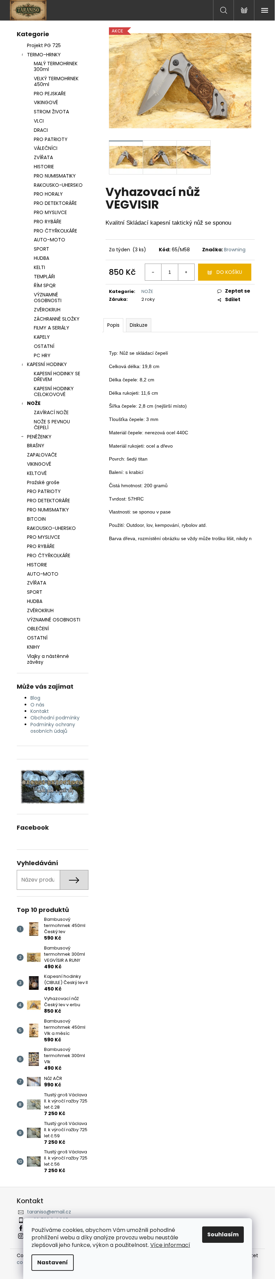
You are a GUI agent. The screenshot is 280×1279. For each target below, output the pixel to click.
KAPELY (42, 337)
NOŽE (34, 403)
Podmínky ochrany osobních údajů (52, 727)
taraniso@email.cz (49, 1211)
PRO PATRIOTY (51, 139)
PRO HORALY (48, 194)
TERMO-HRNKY (44, 54)
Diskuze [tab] (139, 325)
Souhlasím (223, 1234)
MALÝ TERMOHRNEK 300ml (56, 66)
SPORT (41, 248)
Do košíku (229, 272)
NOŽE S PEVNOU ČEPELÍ (52, 424)
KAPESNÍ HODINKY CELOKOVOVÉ (54, 391)
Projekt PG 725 (44, 45)
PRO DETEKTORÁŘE (55, 203)
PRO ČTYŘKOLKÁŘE (55, 230)
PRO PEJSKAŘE (50, 93)
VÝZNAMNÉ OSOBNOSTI (47, 297)
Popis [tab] (113, 325)
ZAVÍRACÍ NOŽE (51, 412)
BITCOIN (36, 519)
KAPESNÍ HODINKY (47, 364)
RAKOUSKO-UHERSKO (58, 185)
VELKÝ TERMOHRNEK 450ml (56, 81)
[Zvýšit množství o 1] (186, 272)
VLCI (39, 120)
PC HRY (42, 355)
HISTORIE (44, 166)
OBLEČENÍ (38, 628)
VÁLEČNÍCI (45, 148)
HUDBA (41, 258)
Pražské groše (43, 482)
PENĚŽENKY (39, 436)
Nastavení (52, 1262)
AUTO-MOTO (49, 239)
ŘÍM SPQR (45, 285)
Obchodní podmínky (55, 717)
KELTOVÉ (37, 473)
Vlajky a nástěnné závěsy (48, 659)
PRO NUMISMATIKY (55, 175)
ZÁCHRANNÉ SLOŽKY (57, 318)
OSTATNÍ (44, 346)
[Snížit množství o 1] (153, 272)
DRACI (41, 130)
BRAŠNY (35, 445)
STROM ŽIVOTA (51, 111)
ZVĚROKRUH (47, 309)
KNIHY (33, 647)
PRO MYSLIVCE (50, 212)
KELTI (39, 267)
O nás (37, 704)
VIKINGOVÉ (46, 102)
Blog (35, 697)
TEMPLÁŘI (44, 276)
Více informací (170, 1245)
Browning (235, 249)
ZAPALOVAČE (42, 454)
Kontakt (39, 711)
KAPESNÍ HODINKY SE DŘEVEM (57, 376)
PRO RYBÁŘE (47, 221)
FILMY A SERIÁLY (51, 327)
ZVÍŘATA (43, 157)
